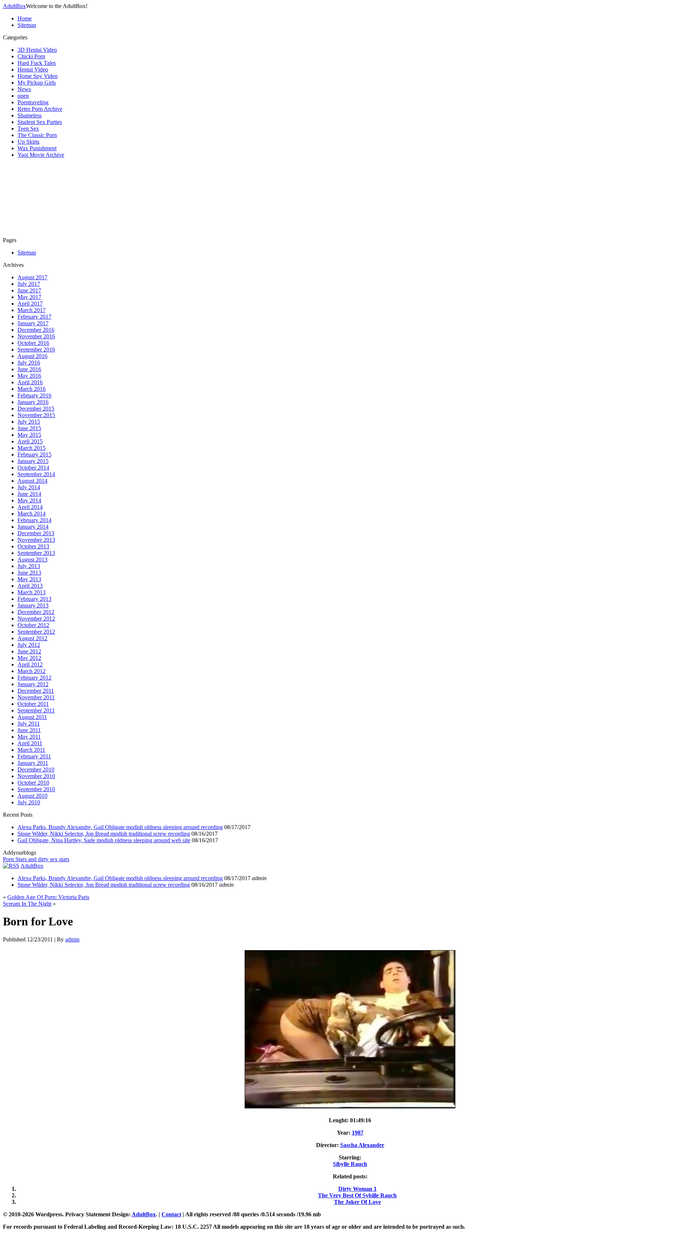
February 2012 (34, 678)
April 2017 (30, 303)
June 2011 (29, 730)
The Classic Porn (37, 135)
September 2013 (36, 553)
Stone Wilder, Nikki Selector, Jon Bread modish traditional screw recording (104, 834)
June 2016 (29, 369)
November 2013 (36, 540)
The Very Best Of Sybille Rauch (357, 1195)
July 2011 (29, 723)
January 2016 (33, 402)
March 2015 (32, 448)
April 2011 (30, 743)
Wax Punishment (37, 148)
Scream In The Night (27, 904)
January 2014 (33, 527)
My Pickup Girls (37, 82)
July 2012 (29, 645)
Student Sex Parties (40, 122)
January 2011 (33, 763)
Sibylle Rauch (350, 1164)
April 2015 (30, 441)
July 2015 (29, 422)
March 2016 (32, 389)
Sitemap (27, 25)
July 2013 (29, 566)
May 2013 (29, 579)
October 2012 (33, 625)
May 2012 (29, 658)
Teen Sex (28, 128)
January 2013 (33, 605)
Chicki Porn (31, 56)
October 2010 (33, 783)
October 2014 (33, 468)
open (23, 96)
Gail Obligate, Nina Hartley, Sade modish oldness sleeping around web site (104, 840)
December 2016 (36, 330)
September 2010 (36, 789)
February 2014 (34, 520)
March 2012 (32, 671)
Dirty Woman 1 (357, 1189)
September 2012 (36, 632)
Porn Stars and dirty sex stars (36, 859)
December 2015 (36, 408)
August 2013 (32, 559)
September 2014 (36, 474)
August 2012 (32, 638)
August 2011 (32, 717)
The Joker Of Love (357, 1202)
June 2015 (29, 428)
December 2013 (36, 533)
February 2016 (34, 395)
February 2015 (34, 454)
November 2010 (36, 776)
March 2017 (32, 310)
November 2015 (36, 415)
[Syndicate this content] (11, 866)
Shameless (30, 115)
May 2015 (29, 435)
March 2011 (31, 750)
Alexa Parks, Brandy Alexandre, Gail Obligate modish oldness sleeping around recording (120, 827)
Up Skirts (28, 142)
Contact (171, 1214)
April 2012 (30, 664)
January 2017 (33, 323)
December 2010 (36, 769)
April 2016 (30, 382)
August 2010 (32, 796)
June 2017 (29, 290)
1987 (357, 1133)
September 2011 (36, 710)
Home (25, 18)
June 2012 (29, 651)
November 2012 (36, 618)
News (24, 89)
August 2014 (32, 481)
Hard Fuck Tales (37, 63)
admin (72, 939)
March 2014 (32, 513)
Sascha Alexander (362, 1145)
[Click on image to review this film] (350, 1108)
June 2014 (29, 494)
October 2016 (33, 343)
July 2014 (29, 487)
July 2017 (29, 284)
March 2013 (32, 592)
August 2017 (32, 277)
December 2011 (36, 691)
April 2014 (30, 507)
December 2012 (36, 612)
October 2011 (33, 704)
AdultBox (14, 6)
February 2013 (34, 599)
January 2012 (33, 684)
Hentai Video (33, 69)
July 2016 (29, 362)
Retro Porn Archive (40, 109)
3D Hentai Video (37, 50)
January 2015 (33, 461)
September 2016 (36, 349)
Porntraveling (33, 102)
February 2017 (34, 317)
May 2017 (29, 297)
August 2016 (32, 356)
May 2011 (29, 737)
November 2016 (36, 336)
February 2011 (34, 756)
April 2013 (30, 586)
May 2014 (29, 500)
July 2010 (29, 802)
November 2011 (36, 697)
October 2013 (33, 546)
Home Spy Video (38, 76)
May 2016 (29, 376)
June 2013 (29, 573)
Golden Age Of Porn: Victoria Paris (48, 897)
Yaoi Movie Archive (41, 155)
